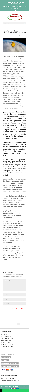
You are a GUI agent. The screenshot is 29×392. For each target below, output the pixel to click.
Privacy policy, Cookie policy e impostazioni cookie (13, 386)
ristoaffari (6, 35)
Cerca (18, 324)
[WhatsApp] (15, 390)
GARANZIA (17, 8)
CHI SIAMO (19, 6)
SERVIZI (25, 6)
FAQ (12, 8)
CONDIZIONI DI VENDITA (9, 6)
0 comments (23, 35)
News (17, 35)
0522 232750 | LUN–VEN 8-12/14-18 (15, 2)
